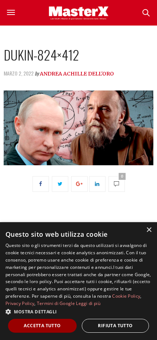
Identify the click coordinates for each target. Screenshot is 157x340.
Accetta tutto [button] (42, 325)
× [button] (149, 230)
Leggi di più (88, 303)
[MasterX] (78, 12)
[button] (78, 311)
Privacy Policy (19, 303)
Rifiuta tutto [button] (115, 325)
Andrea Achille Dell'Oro (77, 73)
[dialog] (78, 281)
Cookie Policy (126, 296)
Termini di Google (56, 303)
